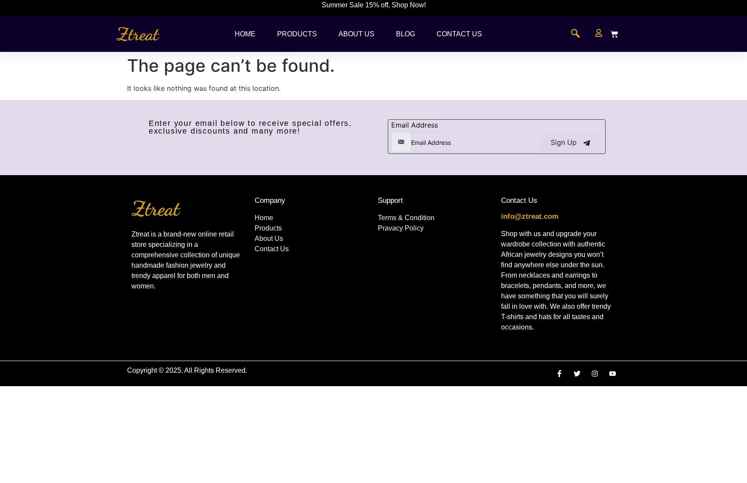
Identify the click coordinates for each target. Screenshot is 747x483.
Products (297, 34)
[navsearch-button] (575, 34)
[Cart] (614, 34)
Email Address (414, 125)
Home (245, 34)
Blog (405, 34)
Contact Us (459, 34)
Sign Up (565, 142)
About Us (356, 34)
